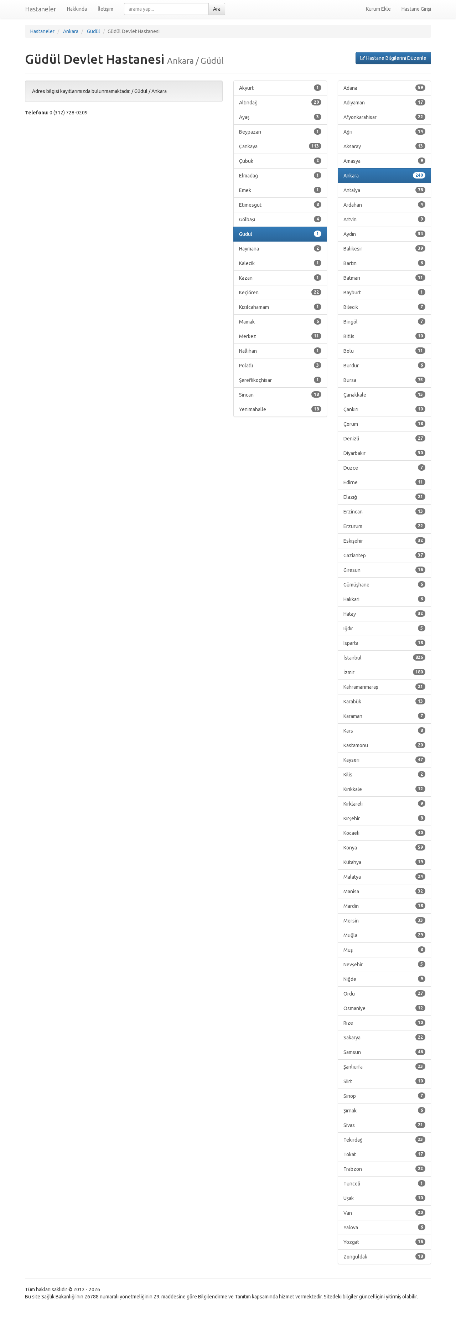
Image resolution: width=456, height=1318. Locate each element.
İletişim (105, 9)
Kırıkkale (383, 789)
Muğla (383, 935)
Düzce (383, 468)
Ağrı (383, 132)
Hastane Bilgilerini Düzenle (395, 58)
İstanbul (383, 658)
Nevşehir (383, 964)
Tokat (383, 1154)
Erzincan (383, 512)
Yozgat (383, 1242)
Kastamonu (383, 745)
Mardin (383, 906)
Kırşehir (383, 818)
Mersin (383, 921)
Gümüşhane (383, 585)
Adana (383, 88)
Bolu (383, 351)
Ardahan (383, 205)
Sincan (279, 395)
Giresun (383, 570)
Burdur (383, 365)
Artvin (383, 219)
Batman (383, 278)
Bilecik (383, 307)
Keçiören (279, 292)
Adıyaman (383, 102)
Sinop (383, 1096)
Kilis (383, 774)
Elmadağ (279, 176)
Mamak (279, 322)
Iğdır (383, 628)
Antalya (383, 190)
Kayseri (383, 760)
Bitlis (383, 336)
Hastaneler (40, 8)
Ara (217, 9)
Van (383, 1213)
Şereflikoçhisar (279, 380)
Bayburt (383, 292)
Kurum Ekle (378, 9)
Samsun (383, 1052)
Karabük (383, 701)
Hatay (383, 614)
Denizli (383, 438)
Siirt (383, 1081)
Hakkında (77, 9)
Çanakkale (383, 395)
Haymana (279, 249)
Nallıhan (279, 351)
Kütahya (383, 862)
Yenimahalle (279, 409)
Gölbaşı (279, 219)
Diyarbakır (383, 453)
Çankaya (279, 146)
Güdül (279, 234)
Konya (383, 848)
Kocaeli (383, 833)
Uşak (383, 1198)
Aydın (383, 234)
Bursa (383, 380)
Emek (279, 190)
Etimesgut (279, 205)
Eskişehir (383, 541)
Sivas (383, 1125)
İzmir (383, 672)
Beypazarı (279, 132)
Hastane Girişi (416, 9)
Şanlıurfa (383, 1067)
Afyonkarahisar (383, 117)
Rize (383, 1023)
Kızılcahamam (279, 307)
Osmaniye (383, 1008)
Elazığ (383, 497)
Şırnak (383, 1110)
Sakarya (383, 1037)
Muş (383, 950)
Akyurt (279, 88)
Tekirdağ (383, 1140)
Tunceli (383, 1184)
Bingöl (383, 322)
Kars (383, 731)
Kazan (279, 278)
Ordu (383, 994)
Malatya (383, 877)
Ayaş (279, 117)
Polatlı (279, 365)
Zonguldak (383, 1257)
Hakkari (383, 599)
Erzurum (383, 526)
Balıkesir (383, 249)
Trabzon (383, 1169)
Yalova (383, 1227)
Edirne (383, 482)
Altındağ (279, 102)
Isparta (383, 643)
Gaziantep (383, 555)
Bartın (383, 263)
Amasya (383, 161)
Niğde (383, 979)
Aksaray (383, 146)
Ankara (383, 176)
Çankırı (383, 409)
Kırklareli (383, 804)
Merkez (279, 336)
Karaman (383, 716)
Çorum (383, 424)
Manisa (383, 891)
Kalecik (279, 263)
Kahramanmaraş (383, 687)
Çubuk (279, 161)
